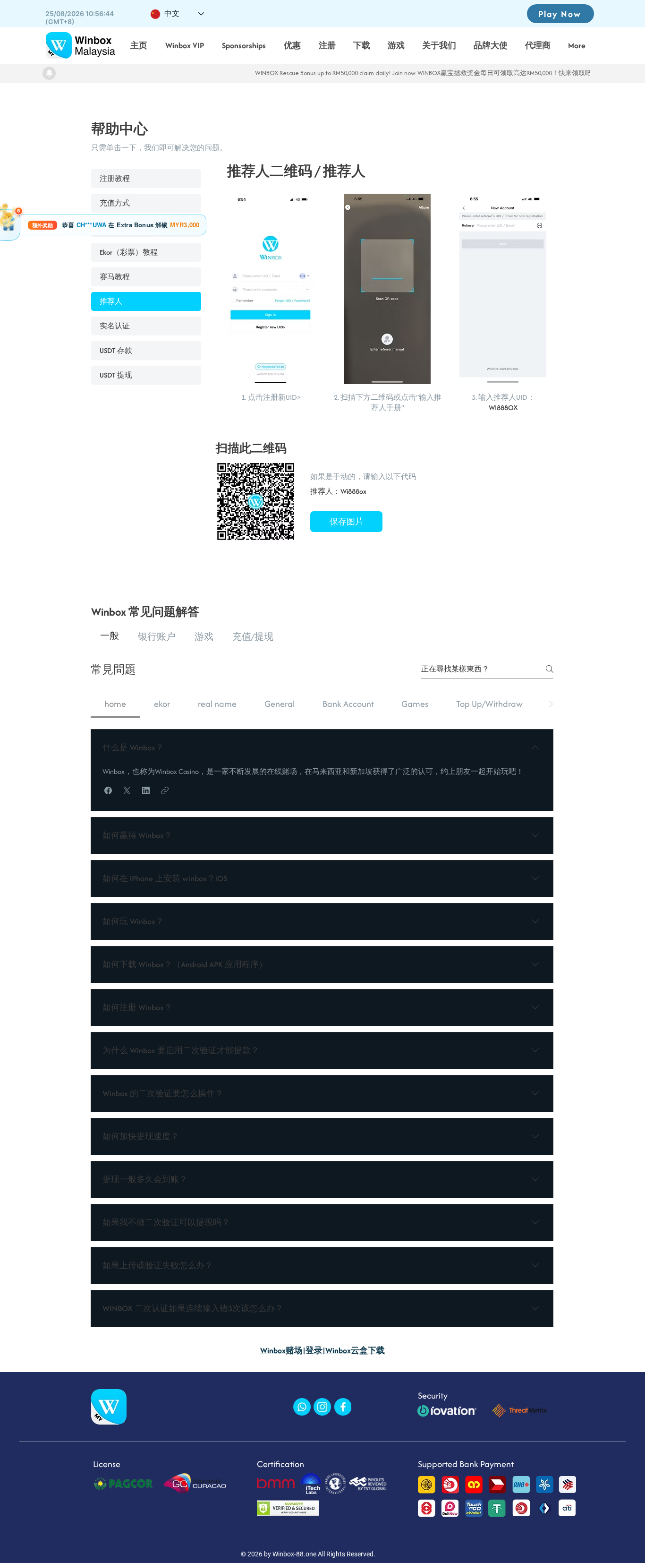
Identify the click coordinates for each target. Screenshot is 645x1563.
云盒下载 (368, 1350)
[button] (108, 790)
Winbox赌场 (281, 1350)
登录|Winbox (328, 1350)
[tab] (109, 636)
